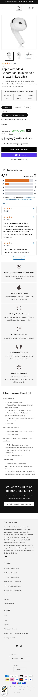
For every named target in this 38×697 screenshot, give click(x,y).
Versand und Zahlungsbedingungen (16, 633)
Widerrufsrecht (31, 686)
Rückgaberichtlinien (10, 629)
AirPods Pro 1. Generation (13, 581)
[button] (4, 8)
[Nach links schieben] (2, 56)
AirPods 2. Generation (11, 568)
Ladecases (7, 595)
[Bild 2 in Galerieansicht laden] (19, 56)
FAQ (5, 620)
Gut (28, 107)
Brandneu (7, 107)
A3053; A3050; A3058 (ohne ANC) (15, 119)
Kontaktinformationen (20, 693)
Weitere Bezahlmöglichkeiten (19, 159)
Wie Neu (19, 107)
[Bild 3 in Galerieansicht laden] (28, 56)
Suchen (6, 616)
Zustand (4, 124)
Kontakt (6, 624)
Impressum (32, 689)
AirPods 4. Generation (11, 577)
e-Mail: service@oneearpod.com (19, 504)
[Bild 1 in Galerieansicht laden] (9, 56)
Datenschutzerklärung (11, 689)
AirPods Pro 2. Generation (13, 586)
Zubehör (7, 599)
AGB (20, 689)
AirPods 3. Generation (11, 573)
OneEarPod (11, 686)
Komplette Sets (9, 603)
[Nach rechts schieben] (36, 56)
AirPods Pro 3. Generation (13, 590)
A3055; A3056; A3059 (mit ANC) (15, 115)
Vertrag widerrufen (10, 638)
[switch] (4, 694)
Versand (11, 133)
